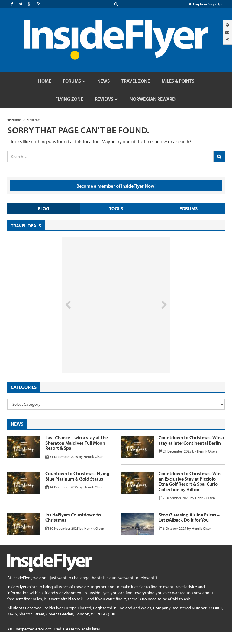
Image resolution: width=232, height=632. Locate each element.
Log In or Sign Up (207, 4)
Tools (116, 208)
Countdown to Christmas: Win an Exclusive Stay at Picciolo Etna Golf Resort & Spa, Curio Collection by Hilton (190, 481)
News (17, 424)
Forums (188, 208)
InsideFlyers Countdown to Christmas (73, 517)
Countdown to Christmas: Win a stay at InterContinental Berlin (191, 440)
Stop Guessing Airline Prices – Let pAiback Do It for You (189, 517)
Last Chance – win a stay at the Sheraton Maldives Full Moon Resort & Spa (76, 442)
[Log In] (227, 39)
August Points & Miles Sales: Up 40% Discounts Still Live (102, 350)
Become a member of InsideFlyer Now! (116, 186)
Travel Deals (26, 226)
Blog (43, 208)
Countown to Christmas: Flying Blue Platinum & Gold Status (77, 476)
